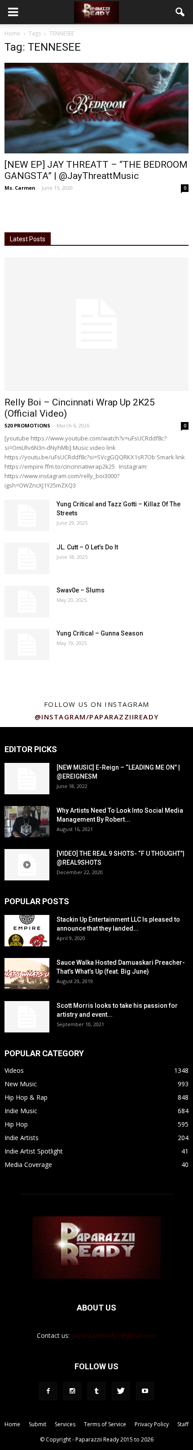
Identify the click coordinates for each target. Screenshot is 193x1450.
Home (12, 33)
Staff (183, 1424)
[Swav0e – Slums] (26, 601)
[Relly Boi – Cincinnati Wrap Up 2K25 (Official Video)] (96, 324)
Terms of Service (105, 1424)
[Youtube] (145, 1391)
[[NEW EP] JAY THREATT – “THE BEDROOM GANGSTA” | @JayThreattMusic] (96, 108)
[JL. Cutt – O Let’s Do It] (26, 558)
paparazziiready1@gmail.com (113, 1335)
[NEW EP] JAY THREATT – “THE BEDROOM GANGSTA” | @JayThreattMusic (96, 170)
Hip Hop (16, 1124)
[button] (180, 12)
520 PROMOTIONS (27, 425)
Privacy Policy (152, 1424)
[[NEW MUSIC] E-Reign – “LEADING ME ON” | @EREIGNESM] (26, 778)
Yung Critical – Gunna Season (100, 633)
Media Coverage (28, 1164)
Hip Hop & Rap (26, 1097)
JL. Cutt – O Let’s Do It (87, 547)
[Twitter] (121, 1391)
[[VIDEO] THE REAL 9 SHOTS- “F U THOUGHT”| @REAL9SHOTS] (26, 864)
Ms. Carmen (19, 187)
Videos (14, 1070)
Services (65, 1424)
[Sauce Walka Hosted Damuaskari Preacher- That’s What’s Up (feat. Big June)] (26, 973)
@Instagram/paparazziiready (97, 716)
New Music (20, 1084)
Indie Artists (21, 1137)
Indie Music (20, 1110)
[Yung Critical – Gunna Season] (26, 644)
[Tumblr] (96, 1391)
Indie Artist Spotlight (33, 1151)
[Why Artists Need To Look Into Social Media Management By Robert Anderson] (26, 821)
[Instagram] (72, 1391)
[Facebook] (48, 1391)
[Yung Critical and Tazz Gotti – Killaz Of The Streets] (26, 515)
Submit (37, 1424)
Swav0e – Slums (81, 590)
